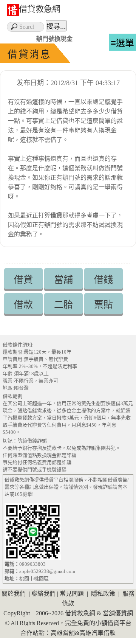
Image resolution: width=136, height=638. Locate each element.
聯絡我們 (43, 593)
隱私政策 (103, 593)
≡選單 (122, 43)
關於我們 (14, 593)
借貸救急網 (39, 9)
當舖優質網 (118, 613)
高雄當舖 (63, 633)
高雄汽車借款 (97, 633)
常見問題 (72, 593)
